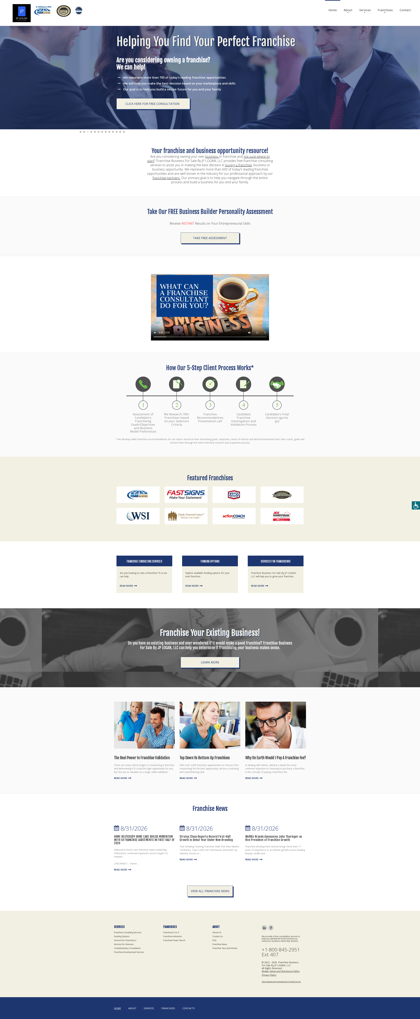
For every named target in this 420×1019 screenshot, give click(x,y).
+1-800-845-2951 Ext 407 (281, 952)
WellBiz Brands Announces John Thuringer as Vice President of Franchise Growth (273, 838)
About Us (216, 932)
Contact (405, 10)
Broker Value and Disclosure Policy (281, 971)
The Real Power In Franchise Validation (142, 757)
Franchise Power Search (174, 940)
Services (365, 10)
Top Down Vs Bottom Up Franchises (205, 757)
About (348, 10)
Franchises (385, 10)
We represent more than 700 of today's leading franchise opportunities (174, 77)
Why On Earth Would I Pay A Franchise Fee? (275, 757)
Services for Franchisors (275, 561)
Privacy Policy (269, 975)
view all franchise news (210, 891)
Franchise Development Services (129, 952)
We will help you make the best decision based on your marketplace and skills (179, 83)
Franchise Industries (172, 936)
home (117, 1008)
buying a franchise (238, 165)
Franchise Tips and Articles (224, 948)
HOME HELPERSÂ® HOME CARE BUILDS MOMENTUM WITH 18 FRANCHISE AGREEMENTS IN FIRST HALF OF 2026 (144, 840)
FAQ (214, 940)
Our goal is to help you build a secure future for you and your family (172, 89)
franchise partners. (166, 178)
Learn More (210, 662)
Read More (126, 586)
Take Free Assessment (210, 238)
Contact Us (217, 936)
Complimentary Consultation (127, 948)
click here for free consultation (152, 104)
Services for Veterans (124, 944)
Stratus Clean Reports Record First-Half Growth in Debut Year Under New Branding (206, 838)
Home (332, 10)
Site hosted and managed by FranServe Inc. (281, 981)
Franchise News (219, 944)
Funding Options (210, 561)
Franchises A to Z (171, 932)
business (212, 156)
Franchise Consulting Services (144, 561)
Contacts (188, 1008)
